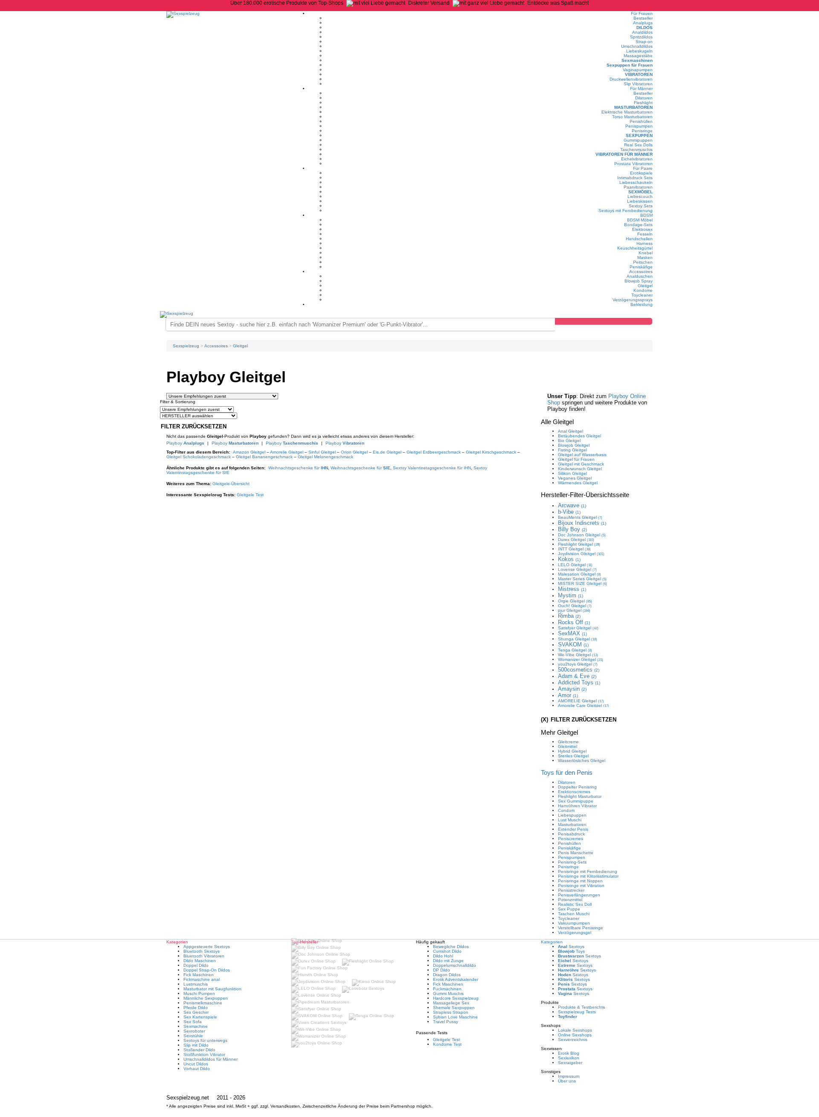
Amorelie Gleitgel (286, 452)
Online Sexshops (575, 1035)
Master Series (582, 578)
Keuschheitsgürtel (635, 248)
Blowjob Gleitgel (574, 445)
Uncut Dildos (195, 1064)
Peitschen (643, 262)
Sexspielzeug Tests (577, 1011)
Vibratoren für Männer (624, 154)
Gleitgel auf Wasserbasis (582, 454)
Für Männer (641, 88)
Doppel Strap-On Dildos (206, 970)
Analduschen (640, 276)
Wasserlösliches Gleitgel (581, 760)
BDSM (646, 215)
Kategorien (552, 942)
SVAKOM (573, 644)
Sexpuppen (639, 135)
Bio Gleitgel (569, 440)
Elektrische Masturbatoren (627, 112)
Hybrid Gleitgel (572, 751)
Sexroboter (194, 1031)
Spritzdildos (641, 37)
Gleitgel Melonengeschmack (325, 456)
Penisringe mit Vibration (581, 885)
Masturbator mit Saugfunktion (212, 988)
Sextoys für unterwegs (205, 1040)
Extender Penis (573, 829)
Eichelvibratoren (637, 159)
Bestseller (643, 18)
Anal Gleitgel (570, 431)
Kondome (643, 290)
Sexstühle (193, 1035)
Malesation (579, 574)
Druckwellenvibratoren (631, 79)
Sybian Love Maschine (455, 1017)
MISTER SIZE (582, 583)
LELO (575, 564)
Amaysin (572, 689)
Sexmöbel (640, 191)
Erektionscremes (574, 791)
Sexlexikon (568, 1058)
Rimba (569, 616)
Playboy (185, 443)
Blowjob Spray (638, 281)
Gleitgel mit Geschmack (581, 464)
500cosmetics (578, 669)
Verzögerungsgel (574, 932)
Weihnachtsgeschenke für (298, 467)
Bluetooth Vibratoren (203, 956)
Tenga (575, 650)
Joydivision (581, 553)
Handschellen (639, 238)
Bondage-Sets (638, 224)
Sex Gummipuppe (575, 801)
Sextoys (571, 946)
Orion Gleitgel (354, 452)
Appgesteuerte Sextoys (206, 946)
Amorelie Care (583, 705)
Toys (571, 951)
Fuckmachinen (447, 988)
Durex (576, 539)
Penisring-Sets (572, 862)
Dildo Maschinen (199, 960)
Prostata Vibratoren (633, 163)
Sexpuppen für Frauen (630, 65)
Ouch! (575, 605)
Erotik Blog (568, 1053)
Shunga (577, 639)
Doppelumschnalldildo (454, 965)
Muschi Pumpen (199, 993)
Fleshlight (643, 102)
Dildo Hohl (443, 956)
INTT (574, 549)
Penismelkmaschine (202, 1003)
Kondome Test (447, 1044)
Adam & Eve (577, 676)
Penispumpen (639, 126)
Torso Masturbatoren (632, 116)
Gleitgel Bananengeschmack (264, 456)
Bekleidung (641, 304)
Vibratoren (639, 74)
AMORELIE (581, 700)
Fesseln (645, 234)
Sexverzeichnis (572, 1039)
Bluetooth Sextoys (201, 951)
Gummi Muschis (448, 993)
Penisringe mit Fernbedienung (587, 871)
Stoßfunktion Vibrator (204, 1054)
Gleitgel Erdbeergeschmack (434, 452)
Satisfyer (578, 627)
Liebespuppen (572, 815)
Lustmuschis (195, 984)
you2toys (578, 664)
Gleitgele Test (250, 494)
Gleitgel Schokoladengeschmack (198, 456)
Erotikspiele (641, 173)
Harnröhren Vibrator (577, 805)
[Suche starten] (603, 321)
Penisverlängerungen (579, 895)
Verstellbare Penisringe (580, 927)
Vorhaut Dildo (196, 1068)
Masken (645, 257)
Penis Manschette (575, 852)
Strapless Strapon (450, 1012)
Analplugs (643, 22)
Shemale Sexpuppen (454, 1007)
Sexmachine (195, 1026)
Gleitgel (645, 285)
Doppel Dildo (196, 965)
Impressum (568, 1076)
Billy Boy (572, 529)
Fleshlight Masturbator (579, 796)
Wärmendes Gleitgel (578, 482)
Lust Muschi (569, 819)
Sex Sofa (192, 1021)
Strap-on (644, 41)
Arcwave (572, 505)
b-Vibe (569, 512)
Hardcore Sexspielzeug (456, 998)
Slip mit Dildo (196, 1045)
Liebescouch (640, 196)
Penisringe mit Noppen (580, 880)
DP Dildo (441, 970)
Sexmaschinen (637, 60)
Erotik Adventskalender (455, 979)
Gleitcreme (568, 741)
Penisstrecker (571, 890)
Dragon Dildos (447, 974)
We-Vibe (578, 654)
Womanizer (580, 659)
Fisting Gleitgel (572, 450)
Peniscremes (570, 838)
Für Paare (643, 168)
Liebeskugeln (639, 51)
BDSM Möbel (640, 220)
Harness (644, 243)
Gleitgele (231, 483)
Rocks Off (574, 622)
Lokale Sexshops (575, 1030)
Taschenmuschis (636, 149)
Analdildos (642, 32)
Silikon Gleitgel (572, 473)
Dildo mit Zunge (448, 960)
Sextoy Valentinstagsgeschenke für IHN (432, 467)
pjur (574, 610)
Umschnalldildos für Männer (210, 1059)
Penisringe (642, 130)
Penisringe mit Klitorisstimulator (588, 876)
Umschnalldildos (637, 46)
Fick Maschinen (198, 974)
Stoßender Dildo (199, 1049)
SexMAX (572, 633)
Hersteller (585, 494)
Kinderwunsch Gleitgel (580, 468)
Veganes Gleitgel (575, 478)
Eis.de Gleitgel (387, 452)
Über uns (567, 1081)
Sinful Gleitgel (322, 452)
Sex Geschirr (196, 1012)
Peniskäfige (641, 267)
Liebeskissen (640, 201)
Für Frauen (642, 13)
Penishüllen (641, 121)
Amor (568, 695)
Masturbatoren (633, 107)
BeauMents (580, 517)
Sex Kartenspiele (200, 1017)
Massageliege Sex (451, 1003)
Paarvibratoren (638, 187)
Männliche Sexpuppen (205, 998)
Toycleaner (642, 295)
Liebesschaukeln (636, 182)
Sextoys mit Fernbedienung (625, 210)
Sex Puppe (569, 909)
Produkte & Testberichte (581, 1007)
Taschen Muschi (574, 913)
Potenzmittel (570, 899)
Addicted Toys (579, 682)
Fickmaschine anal (201, 979)
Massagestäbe (638, 55)
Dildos (644, 27)
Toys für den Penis (566, 772)
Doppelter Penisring (577, 787)
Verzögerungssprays (633, 299)
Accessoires (641, 271)
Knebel (646, 252)
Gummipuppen (638, 140)
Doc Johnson (582, 534)
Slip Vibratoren (638, 83)
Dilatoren (644, 98)
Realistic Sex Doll (575, 904)
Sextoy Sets (641, 206)
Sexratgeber (570, 1062)
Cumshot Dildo (447, 951)
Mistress (572, 589)
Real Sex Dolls (638, 145)
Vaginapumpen (638, 69)
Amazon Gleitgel (249, 452)
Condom (566, 810)
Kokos (569, 559)
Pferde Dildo (195, 1007)
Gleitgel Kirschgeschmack (491, 452)
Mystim (570, 595)
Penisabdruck (571, 834)
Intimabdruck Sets (635, 177)
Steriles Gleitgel (573, 755)
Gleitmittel (567, 746)
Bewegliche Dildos (451, 946)
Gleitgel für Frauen (576, 459)
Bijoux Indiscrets (582, 523)
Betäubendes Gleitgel (579, 435)
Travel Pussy (445, 1021)
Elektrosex (642, 229)
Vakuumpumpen (574, 923)
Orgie (575, 601)
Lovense (577, 569)
